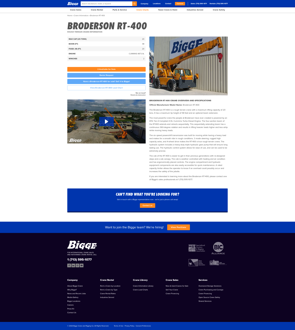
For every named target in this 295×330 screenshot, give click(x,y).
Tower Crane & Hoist (167, 10)
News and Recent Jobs (76, 293)
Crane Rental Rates (108, 293)
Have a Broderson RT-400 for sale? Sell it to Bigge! (106, 81)
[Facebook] (69, 265)
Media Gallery (72, 297)
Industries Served (195, 10)
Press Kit (70, 309)
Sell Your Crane (172, 290)
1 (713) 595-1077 (79, 259)
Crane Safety (219, 10)
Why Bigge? (72, 290)
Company (144, 4)
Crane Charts (142, 10)
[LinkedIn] (73, 265)
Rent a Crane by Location (110, 286)
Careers (180, 4)
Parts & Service (120, 10)
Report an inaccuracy (138, 95)
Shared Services (205, 301)
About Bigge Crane (75, 286)
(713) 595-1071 (201, 4)
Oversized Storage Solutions (210, 286)
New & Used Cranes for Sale (177, 286)
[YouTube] (81, 265)
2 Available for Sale (106, 69)
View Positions (178, 227)
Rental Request (106, 75)
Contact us (147, 205)
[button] (106, 121)
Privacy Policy (129, 326)
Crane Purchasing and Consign (211, 290)
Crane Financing (172, 293)
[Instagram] (77, 265)
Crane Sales (75, 10)
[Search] (134, 3)
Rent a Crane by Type (108, 290)
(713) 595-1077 (222, 4)
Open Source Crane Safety (209, 297)
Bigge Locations (73, 301)
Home (69, 15)
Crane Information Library (143, 286)
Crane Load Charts (140, 290)
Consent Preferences (143, 326)
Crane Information (81, 15)
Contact (168, 4)
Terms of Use (118, 326)
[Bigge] (72, 4)
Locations (157, 4)
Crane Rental (97, 10)
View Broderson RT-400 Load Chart (106, 88)
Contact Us (71, 312)
